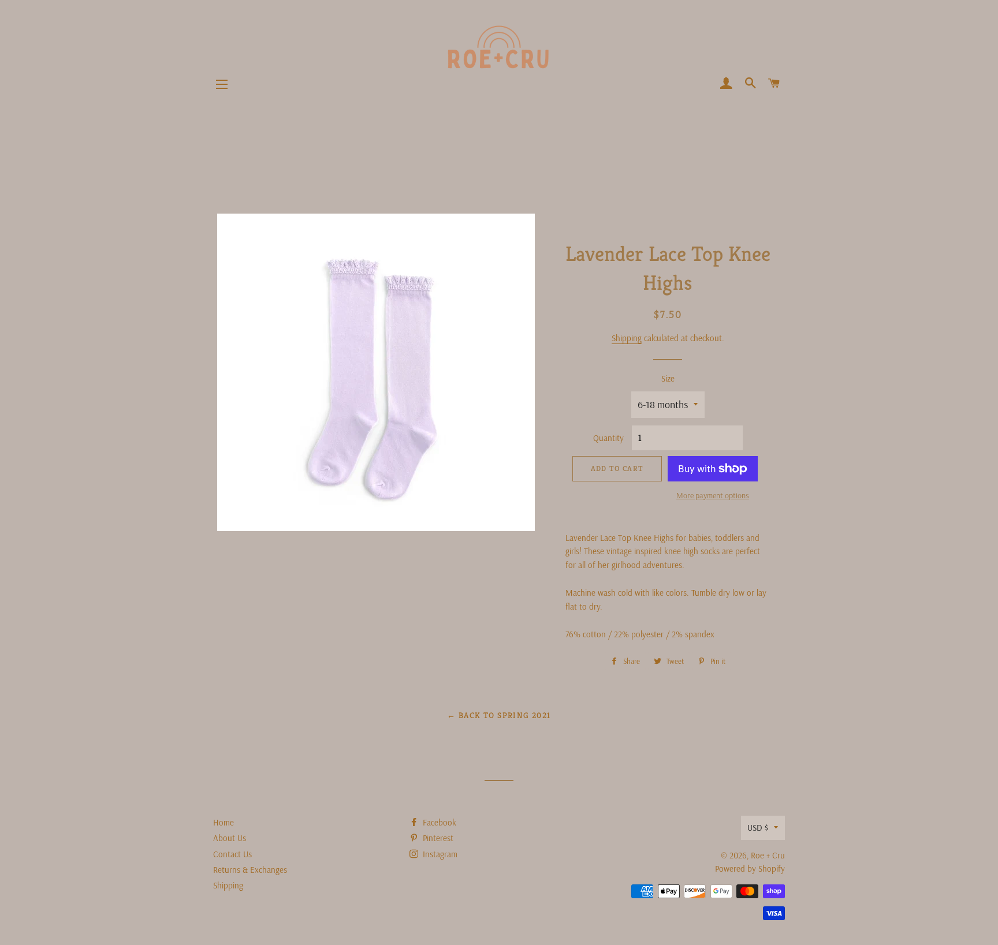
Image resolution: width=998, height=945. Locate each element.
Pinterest (436, 837)
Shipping (627, 338)
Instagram (438, 854)
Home (223, 822)
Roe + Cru (768, 855)
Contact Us (232, 854)
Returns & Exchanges (250, 869)
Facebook (438, 822)
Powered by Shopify (750, 868)
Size (668, 378)
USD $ (757, 827)
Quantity (608, 437)
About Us (229, 837)
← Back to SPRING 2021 (498, 715)
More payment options (712, 495)
